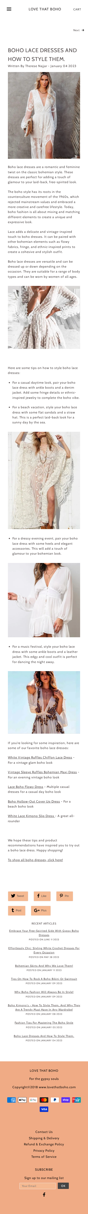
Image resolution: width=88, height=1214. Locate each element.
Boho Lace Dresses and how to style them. (44, 1036)
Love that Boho (45, 9)
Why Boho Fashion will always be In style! (44, 992)
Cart (77, 9)
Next (77, 30)
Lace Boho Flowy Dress (25, 787)
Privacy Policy (44, 1151)
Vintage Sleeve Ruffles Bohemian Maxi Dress (42, 772)
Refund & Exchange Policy (44, 1144)
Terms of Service (44, 1157)
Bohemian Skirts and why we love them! (44, 965)
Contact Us (44, 1132)
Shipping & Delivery (44, 1138)
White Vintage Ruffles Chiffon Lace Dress (40, 757)
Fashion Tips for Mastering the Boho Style (44, 1022)
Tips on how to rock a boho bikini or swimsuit (44, 979)
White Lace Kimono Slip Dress (31, 816)
